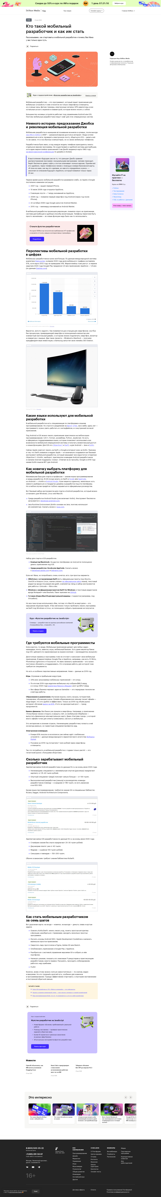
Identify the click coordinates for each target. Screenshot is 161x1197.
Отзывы (93, 1156)
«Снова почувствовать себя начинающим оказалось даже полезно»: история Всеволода (87, 1118)
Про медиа (67, 10)
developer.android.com (50, 501)
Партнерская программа (125, 1152)
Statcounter (40, 261)
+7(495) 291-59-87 (34, 1154)
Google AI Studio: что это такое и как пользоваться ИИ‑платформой (134, 1118)
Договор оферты (79, 1189)
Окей (35, 1191)
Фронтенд (117, 196)
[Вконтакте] (27, 1167)
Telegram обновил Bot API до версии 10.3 (84, 1066)
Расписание (111, 1156)
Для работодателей (126, 1162)
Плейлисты (111, 1154)
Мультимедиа (77, 1166)
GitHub (73, 592)
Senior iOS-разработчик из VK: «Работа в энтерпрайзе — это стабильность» (54, 989)
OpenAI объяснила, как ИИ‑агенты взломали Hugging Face (34, 1068)
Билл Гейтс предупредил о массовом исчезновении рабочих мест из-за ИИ (60, 1069)
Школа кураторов (94, 1165)
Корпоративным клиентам (127, 1157)
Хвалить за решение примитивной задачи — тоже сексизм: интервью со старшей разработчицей (60, 992)
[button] (126, 1097)
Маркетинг (76, 1158)
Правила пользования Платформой (119, 1189)
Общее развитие (79, 1171)
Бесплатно (94, 1169)
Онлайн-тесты (96, 1171)
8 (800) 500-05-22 (35, 1148)
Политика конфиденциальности (118, 1192)
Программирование (80, 1153)
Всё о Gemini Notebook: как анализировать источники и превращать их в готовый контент (111, 1119)
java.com (60, 507)
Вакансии (94, 1161)
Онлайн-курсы (96, 10)
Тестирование (118, 191)
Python (116, 188)
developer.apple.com (40, 570)
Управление (77, 1161)
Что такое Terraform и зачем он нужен (63, 1118)
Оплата (93, 1189)
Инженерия (77, 1174)
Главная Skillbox (128, 10)
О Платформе (96, 1151)
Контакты (94, 1159)
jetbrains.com (56, 570)
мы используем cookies (15, 1192)
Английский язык (79, 1176)
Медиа (123, 1148)
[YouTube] (33, 1167)
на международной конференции (40, 152)
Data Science (118, 193)
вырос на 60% (48, 704)
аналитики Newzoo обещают (60, 686)
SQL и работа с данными (122, 199)
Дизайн (75, 1156)
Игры (74, 1163)
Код (28, 20)
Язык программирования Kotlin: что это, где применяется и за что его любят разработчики (58, 995)
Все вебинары (112, 1151)
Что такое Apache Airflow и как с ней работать (38, 1118)
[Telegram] (39, 1167)
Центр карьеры (96, 1154)
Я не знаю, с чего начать (122, 205)
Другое (75, 1179)
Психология (77, 1169)
